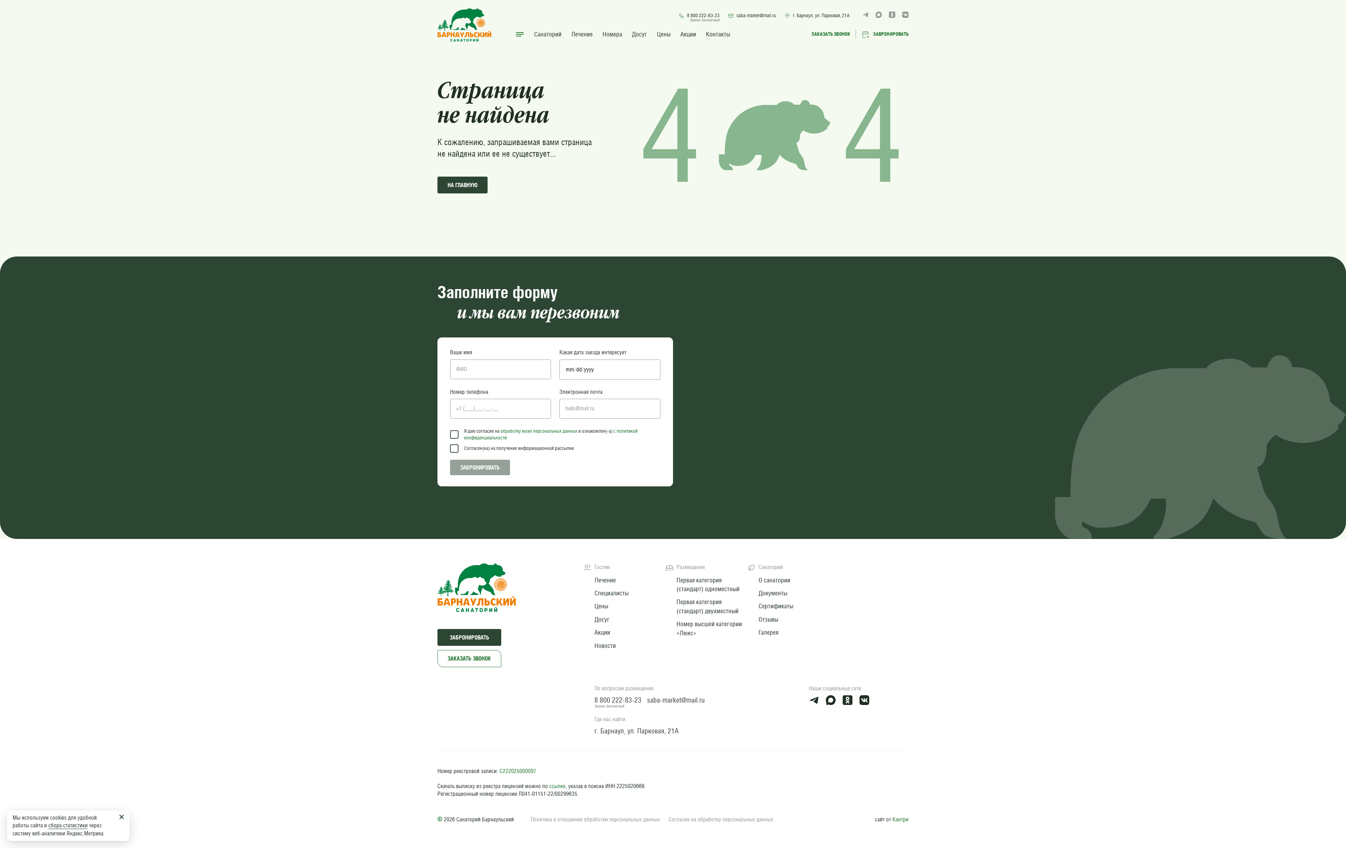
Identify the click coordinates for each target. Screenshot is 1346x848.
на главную (462, 185)
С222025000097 (517, 771)
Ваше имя (461, 352)
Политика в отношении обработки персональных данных (595, 819)
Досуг (639, 34)
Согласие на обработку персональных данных (720, 819)
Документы (773, 593)
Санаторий (548, 34)
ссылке (557, 786)
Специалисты (611, 593)
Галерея (769, 632)
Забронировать (480, 467)
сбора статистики (68, 825)
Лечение (582, 34)
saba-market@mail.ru (756, 15)
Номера (612, 34)
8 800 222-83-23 (703, 15)
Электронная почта (581, 392)
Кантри (900, 819)
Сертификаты (776, 606)
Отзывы (768, 619)
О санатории (774, 580)
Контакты (718, 34)
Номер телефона (469, 392)
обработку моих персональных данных (539, 431)
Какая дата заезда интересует (592, 352)
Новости (605, 645)
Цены (664, 34)
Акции (688, 34)
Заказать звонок (469, 658)
